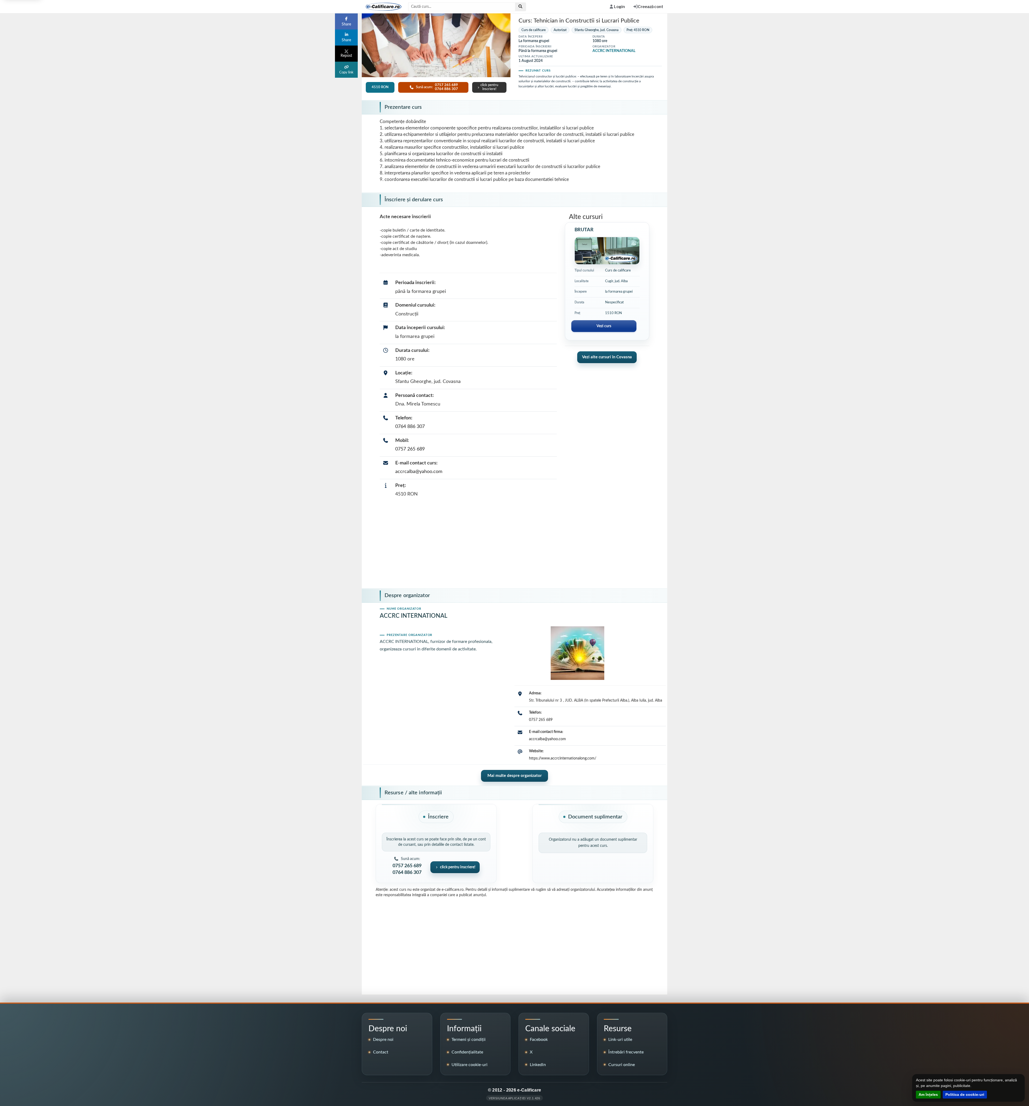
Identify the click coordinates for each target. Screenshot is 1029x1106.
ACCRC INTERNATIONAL (613, 51)
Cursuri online (621, 1065)
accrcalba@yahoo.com (418, 471)
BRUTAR (584, 230)
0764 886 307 (410, 426)
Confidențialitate (467, 1052)
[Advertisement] (514, 544)
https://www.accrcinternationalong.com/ (562, 758)
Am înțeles (928, 1094)
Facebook (539, 1039)
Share (346, 24)
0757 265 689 (410, 449)
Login (619, 6)
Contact (380, 1052)
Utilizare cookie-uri (469, 1065)
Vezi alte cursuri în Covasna (607, 357)
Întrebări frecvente (626, 1052)
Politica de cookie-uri (964, 1094)
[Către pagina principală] (381, 6)
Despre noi (383, 1039)
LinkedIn (538, 1065)
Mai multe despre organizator (514, 776)
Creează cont (650, 6)
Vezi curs (603, 326)
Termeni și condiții (469, 1039)
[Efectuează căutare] (520, 6)
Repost (346, 56)
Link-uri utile (620, 1039)
